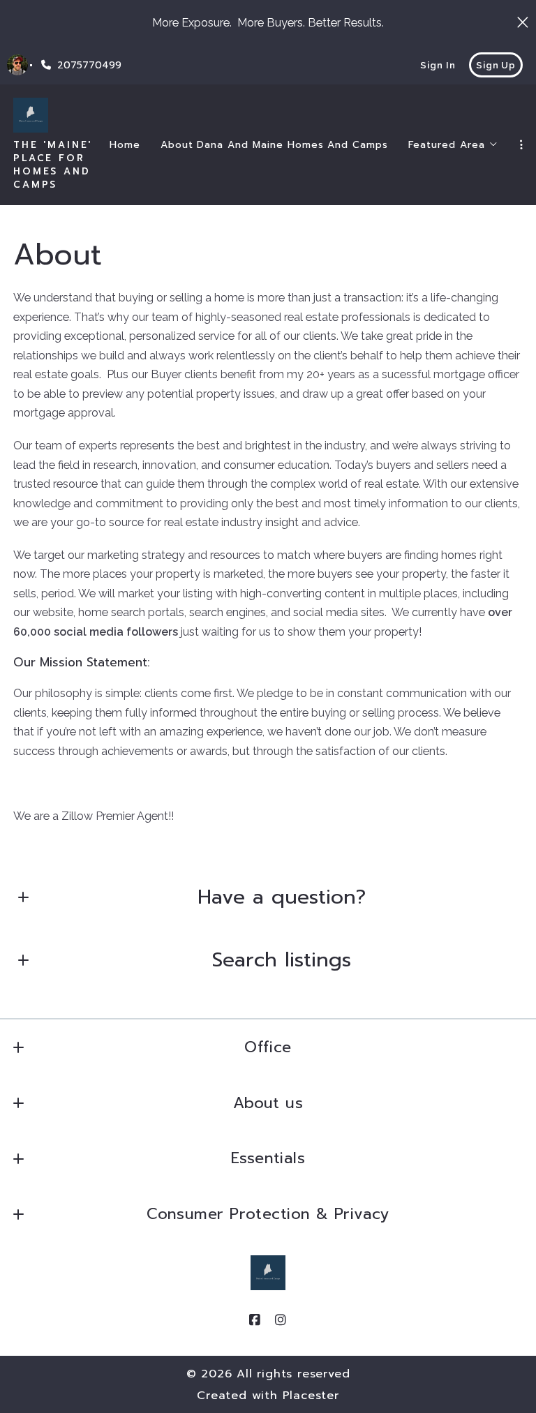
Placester (311, 1395)
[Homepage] (30, 115)
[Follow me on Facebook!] (255, 1320)
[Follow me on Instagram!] (281, 1320)
